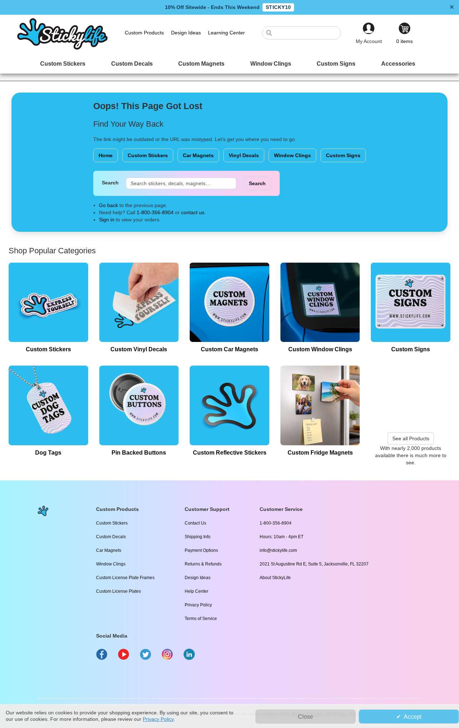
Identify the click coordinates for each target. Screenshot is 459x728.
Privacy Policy (198, 604)
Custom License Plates (118, 591)
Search (110, 182)
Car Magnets (198, 155)
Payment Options (201, 550)
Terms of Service (201, 618)
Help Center (196, 591)
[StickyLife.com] (62, 48)
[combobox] (305, 33)
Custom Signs (343, 155)
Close (305, 717)
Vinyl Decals (244, 155)
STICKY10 (278, 7)
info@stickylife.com (278, 550)
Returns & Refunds (203, 564)
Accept (412, 717)
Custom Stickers (148, 155)
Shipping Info (197, 536)
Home (106, 155)
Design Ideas (197, 577)
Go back (108, 205)
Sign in (106, 219)
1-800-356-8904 (155, 212)
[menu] (229, 64)
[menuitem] (62, 64)
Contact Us (195, 523)
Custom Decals (111, 536)
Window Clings (292, 155)
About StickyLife (275, 577)
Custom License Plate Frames (125, 577)
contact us (192, 212)
